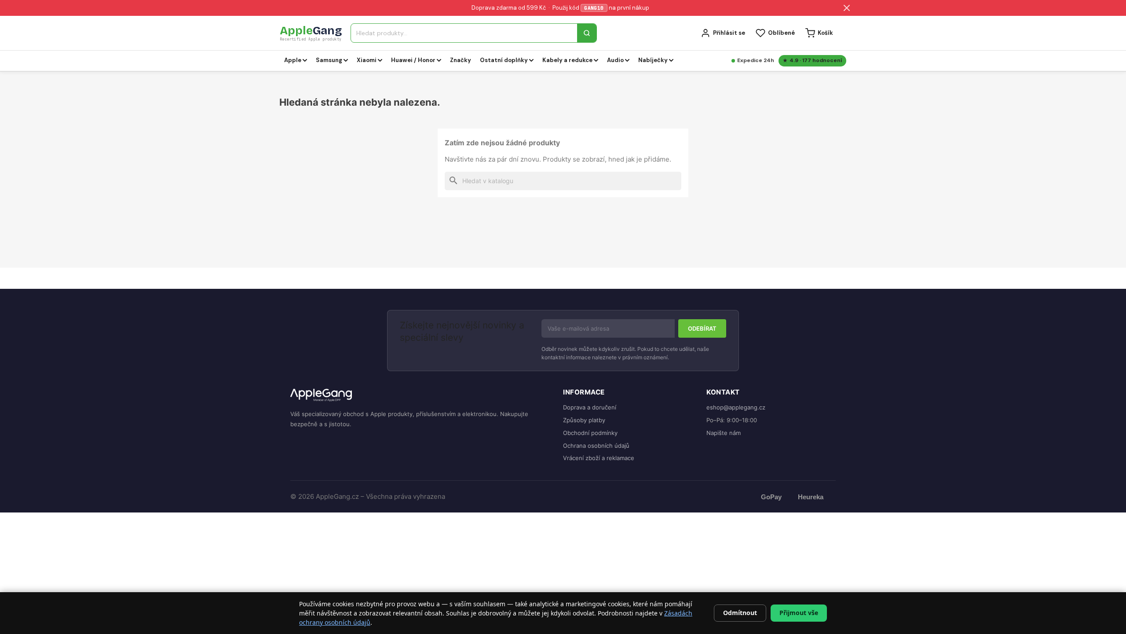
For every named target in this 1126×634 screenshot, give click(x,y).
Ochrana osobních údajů (596, 445)
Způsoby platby (584, 420)
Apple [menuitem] (292, 60)
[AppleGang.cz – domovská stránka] (419, 395)
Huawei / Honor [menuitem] (413, 60)
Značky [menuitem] (460, 60)
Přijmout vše (798, 612)
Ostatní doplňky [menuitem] (504, 60)
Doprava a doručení (589, 407)
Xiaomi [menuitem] (367, 60)
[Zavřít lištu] (846, 8)
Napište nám (723, 432)
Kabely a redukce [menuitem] (567, 60)
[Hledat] (586, 33)
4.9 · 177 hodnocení (816, 60)
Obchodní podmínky (590, 432)
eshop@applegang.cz (735, 407)
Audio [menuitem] (615, 60)
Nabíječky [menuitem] (653, 60)
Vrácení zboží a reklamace (598, 457)
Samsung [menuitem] (329, 60)
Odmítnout (740, 612)
